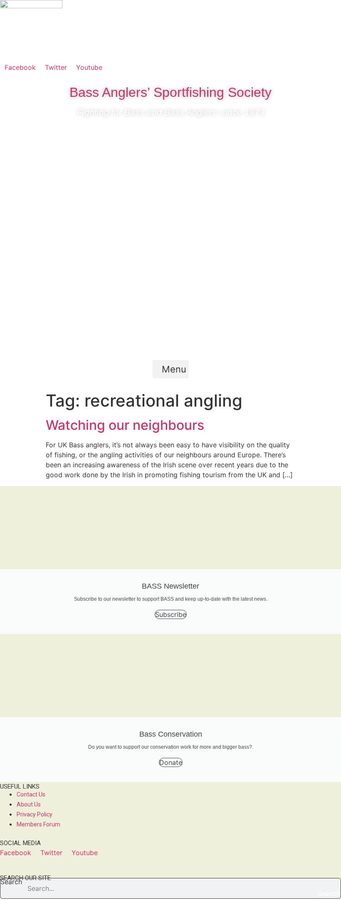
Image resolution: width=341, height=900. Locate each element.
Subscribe (170, 614)
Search (11, 882)
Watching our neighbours (125, 425)
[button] (171, 369)
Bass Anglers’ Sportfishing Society (170, 92)
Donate (170, 762)
